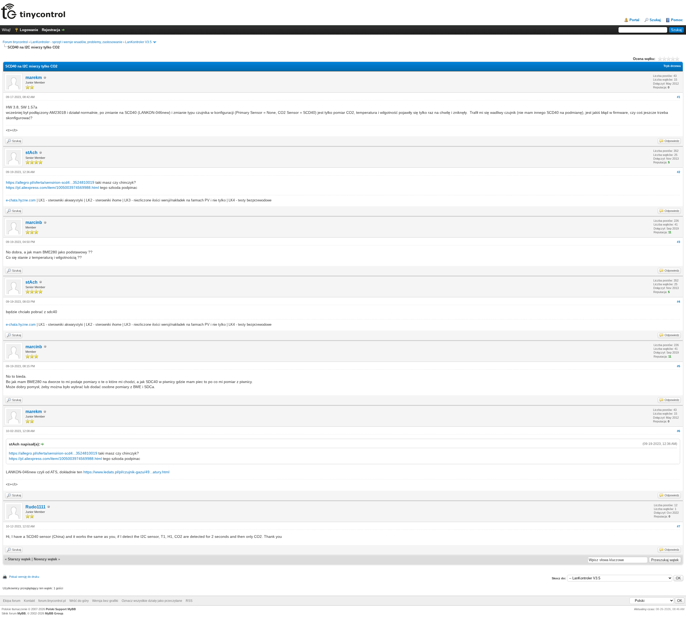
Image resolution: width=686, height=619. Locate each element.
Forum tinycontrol (15, 42)
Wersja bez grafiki (105, 601)
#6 (678, 431)
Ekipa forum (11, 601)
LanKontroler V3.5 (138, 42)
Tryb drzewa (672, 65)
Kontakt (29, 601)
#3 (678, 241)
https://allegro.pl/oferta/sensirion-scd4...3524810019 (50, 182)
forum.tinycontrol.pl (52, 601)
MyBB (21, 613)
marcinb (33, 222)
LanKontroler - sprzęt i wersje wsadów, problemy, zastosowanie (76, 42)
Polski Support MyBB (61, 609)
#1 (678, 97)
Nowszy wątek (45, 559)
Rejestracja (51, 30)
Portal (634, 20)
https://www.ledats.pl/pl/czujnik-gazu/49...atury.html (126, 472)
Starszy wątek (19, 559)
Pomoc (677, 20)
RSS (189, 601)
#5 (678, 366)
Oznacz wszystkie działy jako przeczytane (152, 601)
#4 (678, 301)
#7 (678, 526)
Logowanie (29, 30)
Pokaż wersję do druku (24, 576)
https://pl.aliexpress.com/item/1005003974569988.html (52, 187)
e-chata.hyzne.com (21, 200)
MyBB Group (54, 613)
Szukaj (655, 20)
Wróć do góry (79, 601)
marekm (33, 77)
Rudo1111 (35, 507)
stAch (31, 152)
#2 (678, 172)
